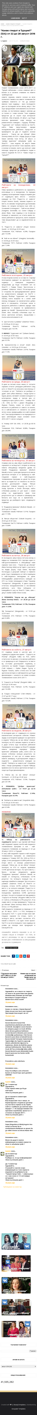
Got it (24, 18)
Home (2, 24)
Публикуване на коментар (12, 1187)
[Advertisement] (18, 1209)
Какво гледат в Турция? (13, 24)
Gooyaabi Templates (18, 1409)
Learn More (15, 18)
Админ (8, 1082)
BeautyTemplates (19, 1405)
